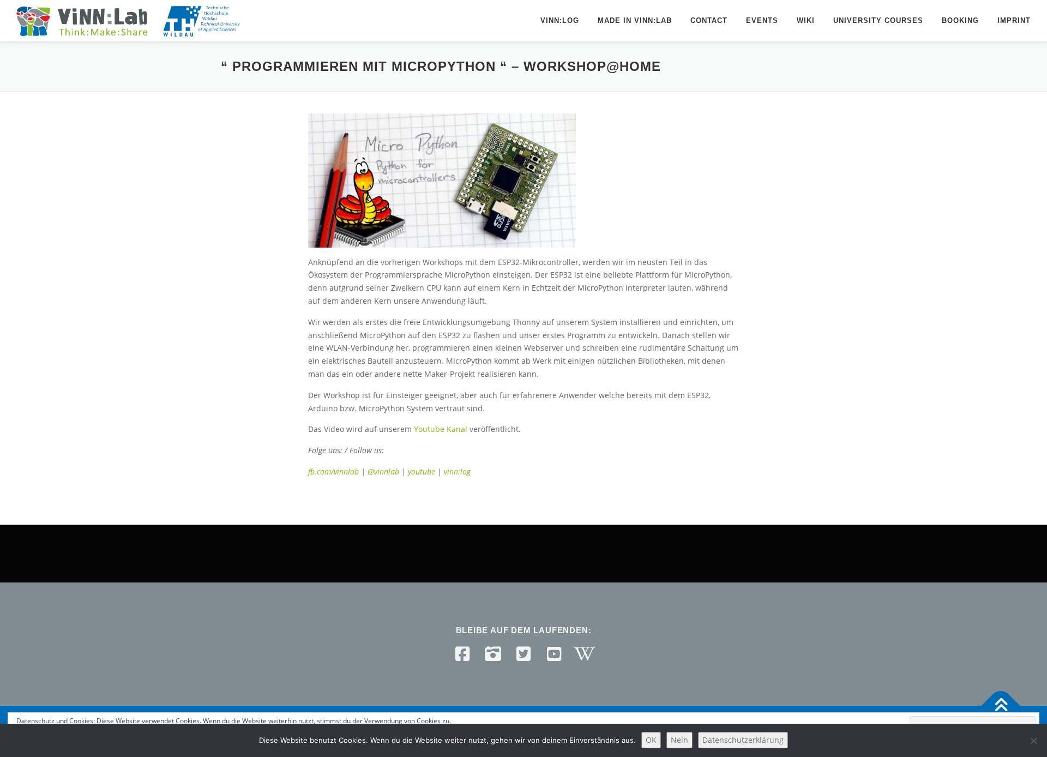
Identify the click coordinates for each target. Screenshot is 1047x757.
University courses (878, 20)
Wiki (806, 20)
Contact (708, 20)
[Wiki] (584, 654)
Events (762, 20)
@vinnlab (384, 471)
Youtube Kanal (440, 429)
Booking (960, 20)
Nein (679, 740)
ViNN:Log (559, 20)
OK (651, 740)
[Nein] (1033, 740)
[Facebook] (462, 654)
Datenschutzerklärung (743, 740)
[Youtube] (554, 654)
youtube (422, 471)
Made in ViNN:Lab (635, 20)
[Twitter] (523, 654)
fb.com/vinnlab (333, 471)
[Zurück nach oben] (1001, 706)
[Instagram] (493, 654)
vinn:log (457, 471)
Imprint (1014, 20)
